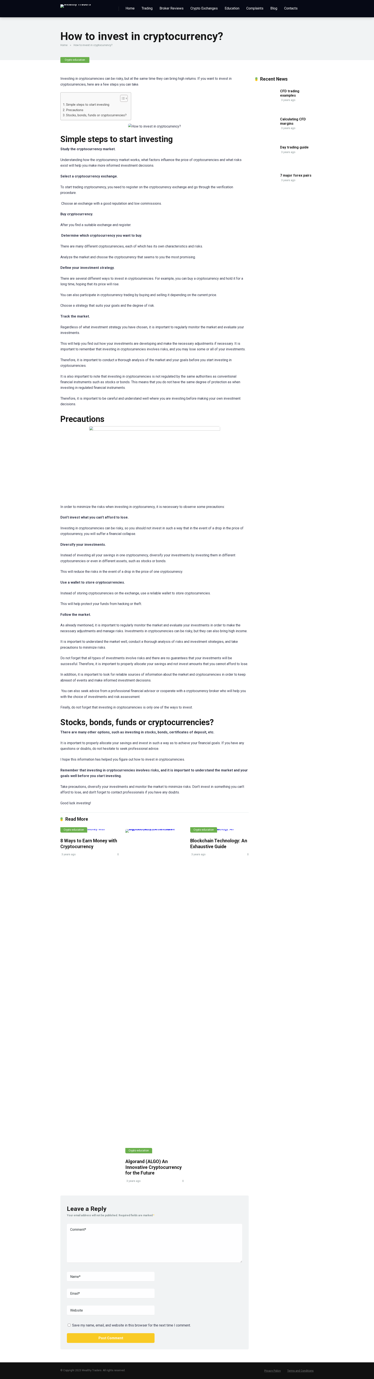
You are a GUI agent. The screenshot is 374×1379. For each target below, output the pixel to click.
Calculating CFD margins (293, 121)
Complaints (254, 8)
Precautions (74, 110)
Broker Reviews (172, 8)
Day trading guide (294, 147)
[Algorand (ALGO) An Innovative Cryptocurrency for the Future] (154, 991)
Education (232, 8)
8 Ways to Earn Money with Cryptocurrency (88, 843)
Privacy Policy (272, 1370)
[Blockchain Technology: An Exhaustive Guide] (219, 831)
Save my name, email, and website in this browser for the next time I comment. (131, 1325)
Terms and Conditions (300, 1370)
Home (130, 8)
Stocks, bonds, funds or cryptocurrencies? (96, 115)
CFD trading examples (289, 93)
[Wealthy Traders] (75, 4)
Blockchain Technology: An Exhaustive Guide (218, 843)
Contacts (291, 8)
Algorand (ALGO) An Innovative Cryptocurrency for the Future (153, 1167)
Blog (273, 8)
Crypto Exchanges (204, 8)
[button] (122, 98)
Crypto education (75, 59)
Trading (147, 8)
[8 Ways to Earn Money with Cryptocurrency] (89, 831)
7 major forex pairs (295, 175)
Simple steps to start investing (87, 105)
